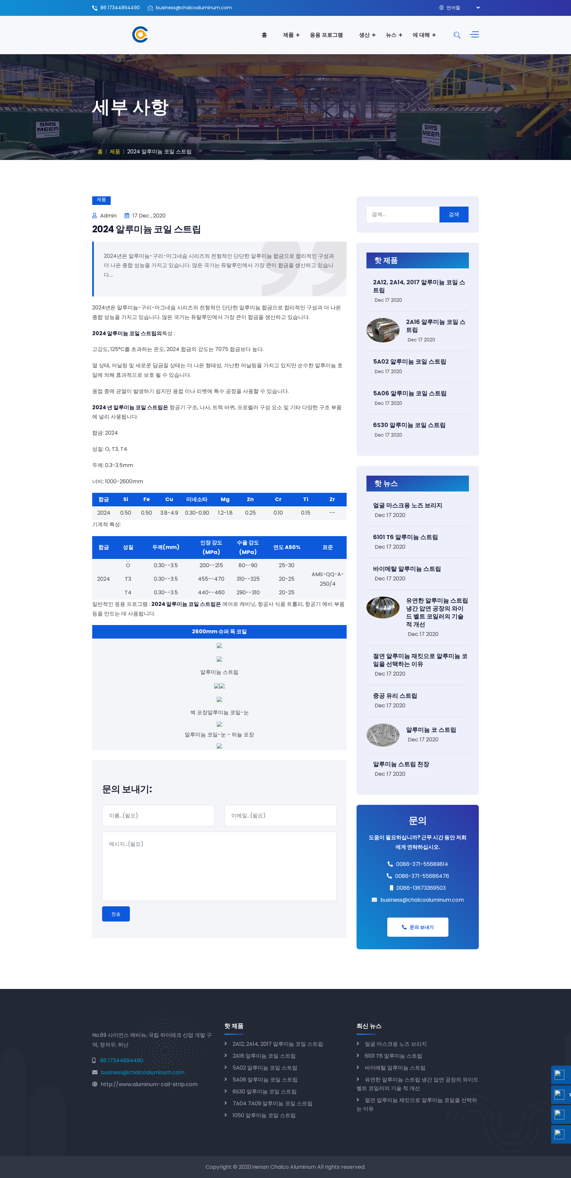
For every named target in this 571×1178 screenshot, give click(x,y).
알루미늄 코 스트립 (431, 730)
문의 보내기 (422, 927)
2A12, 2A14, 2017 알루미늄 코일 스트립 (419, 286)
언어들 (452, 7)
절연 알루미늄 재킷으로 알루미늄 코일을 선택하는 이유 (420, 660)
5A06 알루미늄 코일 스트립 (410, 393)
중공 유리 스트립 (395, 695)
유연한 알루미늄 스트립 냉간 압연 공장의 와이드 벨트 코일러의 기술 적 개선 (437, 612)
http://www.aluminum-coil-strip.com (149, 1084)
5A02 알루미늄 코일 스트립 (409, 361)
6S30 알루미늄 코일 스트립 (409, 425)
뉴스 (391, 35)
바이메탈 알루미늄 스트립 (407, 569)
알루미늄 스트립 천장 (401, 764)
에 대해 (421, 35)
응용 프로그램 (326, 35)
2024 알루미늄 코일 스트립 (146, 229)
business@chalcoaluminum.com (194, 7)
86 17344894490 (120, 7)
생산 (364, 35)
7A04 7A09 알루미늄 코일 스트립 (273, 1103)
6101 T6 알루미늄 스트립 (405, 537)
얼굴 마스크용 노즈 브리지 (407, 505)
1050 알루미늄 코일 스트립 (264, 1115)
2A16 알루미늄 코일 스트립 (436, 326)
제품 (288, 35)
